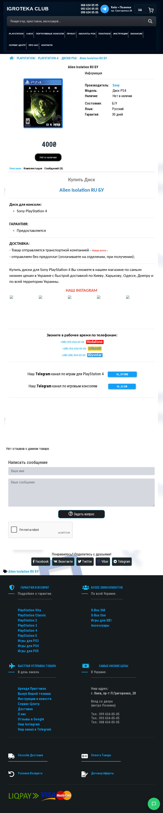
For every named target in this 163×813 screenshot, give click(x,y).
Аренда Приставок (32, 689)
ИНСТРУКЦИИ (120, 34)
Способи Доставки (30, 755)
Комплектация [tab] (33, 168)
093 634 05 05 (89, 8)
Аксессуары (100, 625)
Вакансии (136, 34)
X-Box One (98, 615)
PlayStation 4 (27, 631)
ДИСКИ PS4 (68, 58)
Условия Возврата (30, 773)
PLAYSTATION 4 (48, 58)
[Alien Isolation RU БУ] (43, 103)
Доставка (25, 709)
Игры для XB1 (101, 620)
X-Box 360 (98, 610)
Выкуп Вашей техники (34, 694)
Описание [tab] (15, 168)
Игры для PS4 (28, 646)
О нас (22, 714)
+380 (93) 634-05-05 (74, 348)
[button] (154, 804)
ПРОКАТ (71, 34)
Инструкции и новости (34, 699)
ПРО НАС (33, 45)
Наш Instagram (29, 724)
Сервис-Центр (28, 704)
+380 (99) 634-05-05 (72, 342)
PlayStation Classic (32, 615)
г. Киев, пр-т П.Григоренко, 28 (113, 693)
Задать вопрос (83, 514)
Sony (115, 85)
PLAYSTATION (26, 58)
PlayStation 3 (27, 625)
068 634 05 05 (89, 5)
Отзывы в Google (31, 719)
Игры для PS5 (28, 651)
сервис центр (17, 45)
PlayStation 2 (27, 620)
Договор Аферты (102, 773)
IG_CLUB (122, 386)
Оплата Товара (101, 755)
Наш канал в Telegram (34, 729)
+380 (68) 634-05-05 (74, 355)
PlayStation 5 (27, 636)
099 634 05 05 (89, 12)
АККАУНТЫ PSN (87, 34)
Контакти (46, 45)
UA (140, 10)
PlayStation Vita (29, 610)
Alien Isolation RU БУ (93, 58)
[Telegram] (104, 9)
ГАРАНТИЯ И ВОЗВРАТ (35, 587)
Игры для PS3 (28, 641)
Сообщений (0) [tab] (53, 168)
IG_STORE (122, 374)
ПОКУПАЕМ (104, 34)
